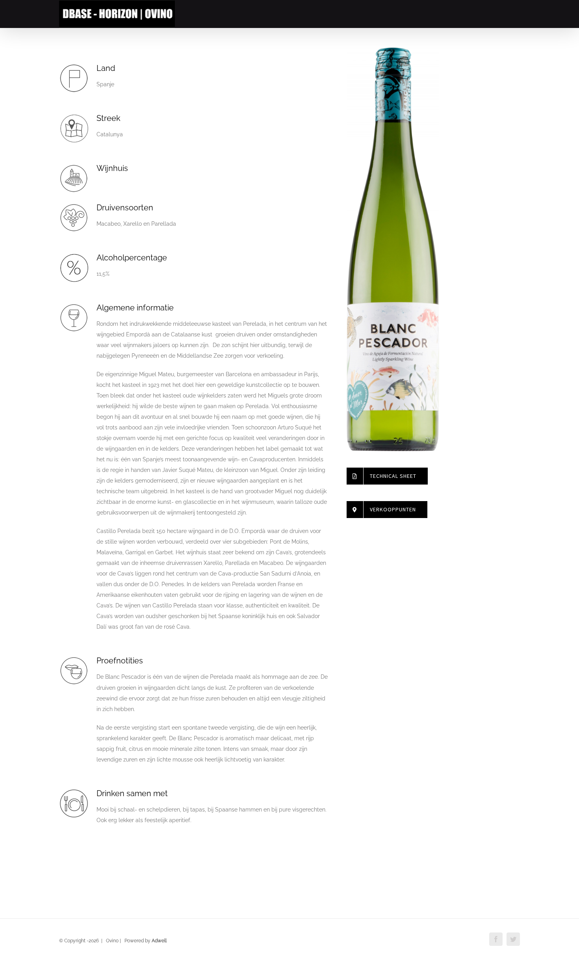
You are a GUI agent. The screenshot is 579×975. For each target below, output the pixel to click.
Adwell (159, 940)
